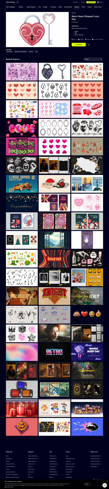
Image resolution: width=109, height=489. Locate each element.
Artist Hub (68, 461)
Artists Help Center (70, 458)
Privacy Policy (69, 472)
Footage (45, 7)
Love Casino (75, 116)
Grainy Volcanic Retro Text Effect (48, 265)
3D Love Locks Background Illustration (16, 78)
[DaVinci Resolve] (58, 464)
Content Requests (10, 466)
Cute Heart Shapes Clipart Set (79, 97)
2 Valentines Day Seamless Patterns (48, 116)
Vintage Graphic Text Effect (46, 302)
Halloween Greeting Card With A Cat (81, 246)
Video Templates (10, 7)
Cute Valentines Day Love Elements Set (82, 78)
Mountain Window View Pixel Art (48, 246)
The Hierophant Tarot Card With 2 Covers (82, 396)
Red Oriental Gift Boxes (13, 415)
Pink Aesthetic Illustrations (78, 209)
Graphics (76, 7)
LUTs (39, 7)
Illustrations (9, 51)
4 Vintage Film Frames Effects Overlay (49, 377)
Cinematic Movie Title (77, 302)
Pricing (7, 469)
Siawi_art (75, 22)
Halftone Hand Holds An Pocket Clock (49, 190)
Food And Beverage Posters (46, 415)
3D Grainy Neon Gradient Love (14, 134)
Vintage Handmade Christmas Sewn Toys (82, 153)
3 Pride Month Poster (45, 209)
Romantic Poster (11, 153)
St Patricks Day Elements (13, 265)
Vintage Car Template (12, 190)
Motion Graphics (31, 7)
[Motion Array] (56, 456)
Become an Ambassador (12, 474)
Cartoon (31, 51)
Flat (36, 51)
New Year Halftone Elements (79, 265)
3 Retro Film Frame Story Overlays (15, 377)
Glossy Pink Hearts (44, 153)
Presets (21, 7)
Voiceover (53, 7)
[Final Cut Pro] (56, 466)
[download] (35, 78)
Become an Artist (70, 464)
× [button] (107, 480)
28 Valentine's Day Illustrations (14, 116)
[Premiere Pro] (56, 461)
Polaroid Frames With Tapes (46, 284)
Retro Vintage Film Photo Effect (47, 340)
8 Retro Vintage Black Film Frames (80, 340)
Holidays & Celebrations (21, 51)
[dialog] (54, 484)
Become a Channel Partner (12, 477)
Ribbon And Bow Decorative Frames (48, 134)
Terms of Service (70, 466)
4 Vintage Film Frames (45, 172)
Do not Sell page (60, 485)
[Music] (53, 477)
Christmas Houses (76, 415)
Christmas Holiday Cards (13, 228)
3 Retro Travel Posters (77, 190)
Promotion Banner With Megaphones (81, 172)
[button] (37, 487)
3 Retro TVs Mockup (12, 396)
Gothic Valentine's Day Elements (80, 134)
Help (67, 456)
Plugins (90, 7)
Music (60, 7)
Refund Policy (69, 469)
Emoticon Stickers (76, 321)
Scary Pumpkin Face (12, 433)
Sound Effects (68, 7)
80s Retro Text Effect (45, 359)
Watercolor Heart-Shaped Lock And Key (49, 78)
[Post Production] (58, 474)
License (68, 474)
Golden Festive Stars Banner (14, 209)
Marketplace (9, 458)
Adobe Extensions (10, 464)
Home (7, 456)
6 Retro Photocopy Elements (14, 340)
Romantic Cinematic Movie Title (15, 302)
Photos (83, 7)
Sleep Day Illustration (77, 359)
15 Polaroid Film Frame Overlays (80, 284)
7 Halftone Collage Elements (14, 172)
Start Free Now (91, 2)
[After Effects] (56, 458)
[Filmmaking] (55, 469)
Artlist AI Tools (98, 7)
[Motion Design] (57, 472)
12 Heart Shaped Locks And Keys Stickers (50, 97)
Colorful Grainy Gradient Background (16, 359)
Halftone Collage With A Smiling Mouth (81, 433)
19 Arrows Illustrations (12, 284)
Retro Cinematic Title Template (80, 377)
